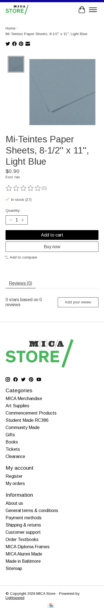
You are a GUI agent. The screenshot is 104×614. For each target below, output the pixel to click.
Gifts (10, 434)
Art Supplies (17, 405)
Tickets (13, 449)
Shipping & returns (23, 525)
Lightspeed (15, 598)
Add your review (78, 302)
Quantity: (13, 210)
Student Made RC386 (27, 420)
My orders (15, 483)
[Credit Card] (50, 605)
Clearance (15, 456)
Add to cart (52, 235)
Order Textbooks (22, 539)
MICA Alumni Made (24, 554)
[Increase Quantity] (22, 219)
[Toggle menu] (92, 9)
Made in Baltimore (23, 561)
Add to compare (23, 257)
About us (14, 503)
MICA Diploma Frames (28, 546)
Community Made (23, 427)
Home (11, 28)
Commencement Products (31, 413)
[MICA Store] (17, 9)
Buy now (52, 246)
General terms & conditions (32, 510)
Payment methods (24, 517)
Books (12, 442)
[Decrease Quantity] (10, 219)
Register (14, 476)
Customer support (23, 532)
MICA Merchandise (24, 398)
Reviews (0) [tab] (20, 283)
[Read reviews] (24, 188)
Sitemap (14, 568)
